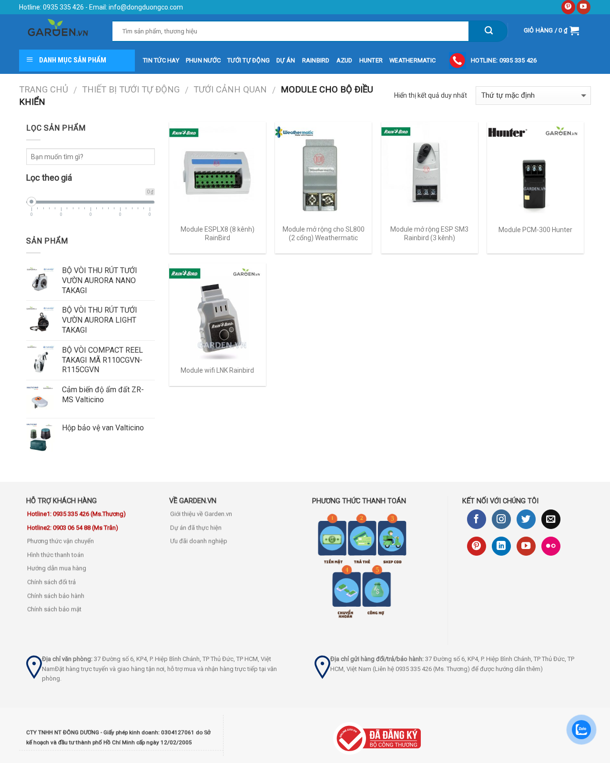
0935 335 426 (62, 7)
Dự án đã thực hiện (196, 527)
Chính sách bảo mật (54, 609)
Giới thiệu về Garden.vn (201, 514)
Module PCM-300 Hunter (535, 230)
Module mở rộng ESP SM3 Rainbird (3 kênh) (429, 233)
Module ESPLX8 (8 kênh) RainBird (217, 233)
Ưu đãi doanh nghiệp (198, 541)
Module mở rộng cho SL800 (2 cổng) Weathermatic (324, 233)
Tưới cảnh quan (230, 89)
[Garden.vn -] (58, 30)
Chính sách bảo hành (55, 596)
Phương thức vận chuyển (60, 541)
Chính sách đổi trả (51, 582)
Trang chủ (43, 89)
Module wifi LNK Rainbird (217, 370)
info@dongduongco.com (146, 7)
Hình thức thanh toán (55, 555)
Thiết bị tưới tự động (131, 89)
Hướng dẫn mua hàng (56, 568)
